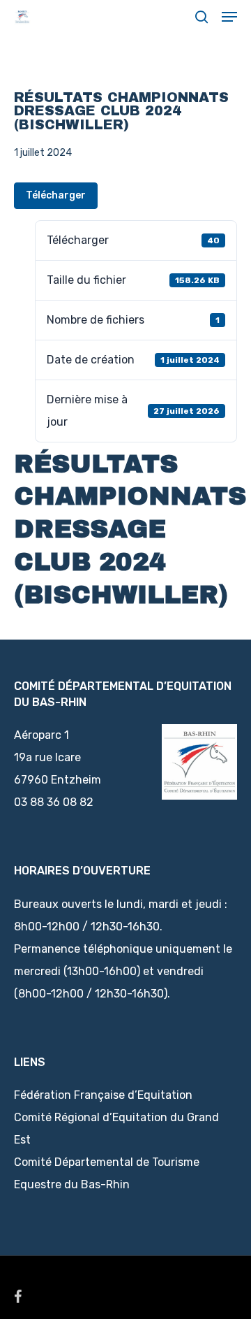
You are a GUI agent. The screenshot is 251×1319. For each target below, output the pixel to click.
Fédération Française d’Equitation (103, 1095)
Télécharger (56, 195)
